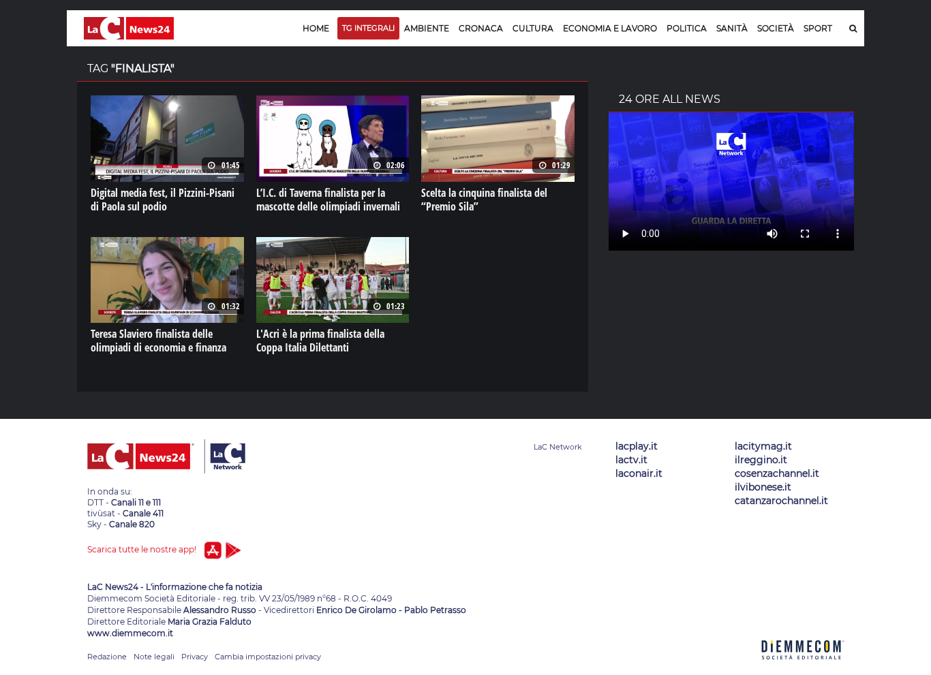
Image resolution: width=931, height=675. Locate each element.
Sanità (732, 28)
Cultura (533, 28)
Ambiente (426, 28)
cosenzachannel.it (777, 473)
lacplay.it (636, 446)
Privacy (194, 656)
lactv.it (631, 460)
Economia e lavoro (610, 28)
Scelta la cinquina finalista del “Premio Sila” (484, 199)
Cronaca (481, 28)
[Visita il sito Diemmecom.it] (803, 667)
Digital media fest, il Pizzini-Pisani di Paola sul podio (162, 199)
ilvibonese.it (763, 487)
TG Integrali (368, 28)
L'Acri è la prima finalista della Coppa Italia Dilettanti (320, 340)
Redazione (107, 656)
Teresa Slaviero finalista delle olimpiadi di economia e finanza (158, 340)
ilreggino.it (761, 460)
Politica (687, 28)
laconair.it (638, 473)
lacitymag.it (763, 446)
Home (316, 28)
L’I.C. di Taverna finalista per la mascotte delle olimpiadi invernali (328, 199)
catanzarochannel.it (781, 501)
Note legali (154, 656)
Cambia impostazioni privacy (268, 656)
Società (775, 28)
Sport (818, 28)
